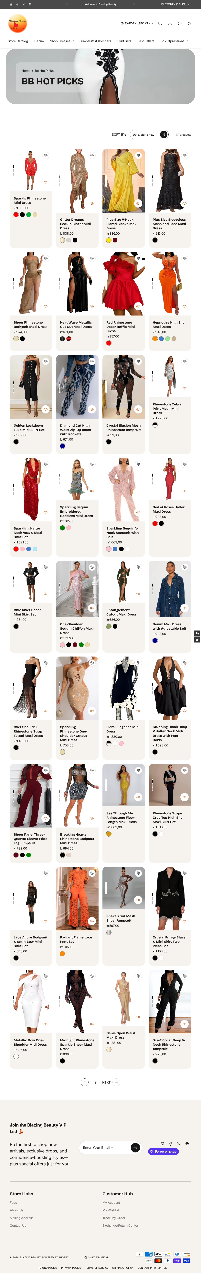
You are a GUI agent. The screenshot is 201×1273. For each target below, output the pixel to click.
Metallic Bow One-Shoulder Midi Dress (30, 1042)
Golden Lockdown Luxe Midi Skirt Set (29, 427)
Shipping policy (123, 1267)
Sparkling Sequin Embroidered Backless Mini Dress (76, 511)
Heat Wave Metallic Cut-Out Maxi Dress (76, 324)
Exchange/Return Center (120, 1225)
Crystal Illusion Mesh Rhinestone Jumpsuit (123, 427)
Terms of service (97, 1267)
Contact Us (18, 1225)
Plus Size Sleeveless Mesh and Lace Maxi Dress (169, 224)
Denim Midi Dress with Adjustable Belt (169, 626)
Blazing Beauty (30, 1257)
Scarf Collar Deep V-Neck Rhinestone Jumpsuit (169, 1044)
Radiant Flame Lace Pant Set (76, 939)
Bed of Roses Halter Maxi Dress (169, 509)
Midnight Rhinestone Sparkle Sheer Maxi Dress (77, 1044)
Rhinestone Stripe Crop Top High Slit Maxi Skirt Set (167, 817)
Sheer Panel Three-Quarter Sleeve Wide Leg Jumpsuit (30, 838)
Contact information (152, 1267)
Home (26, 71)
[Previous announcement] (67, 4)
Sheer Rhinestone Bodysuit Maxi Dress (30, 324)
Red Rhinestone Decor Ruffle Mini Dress (120, 326)
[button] (61, 41)
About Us (16, 1210)
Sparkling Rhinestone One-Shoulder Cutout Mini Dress (73, 733)
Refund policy (47, 1267)
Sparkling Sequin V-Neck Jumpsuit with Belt (122, 532)
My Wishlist (110, 1210)
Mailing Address (21, 1218)
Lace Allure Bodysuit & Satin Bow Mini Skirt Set (31, 941)
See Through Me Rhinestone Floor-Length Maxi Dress (121, 817)
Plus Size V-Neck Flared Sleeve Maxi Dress (121, 224)
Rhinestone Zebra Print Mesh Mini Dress (167, 408)
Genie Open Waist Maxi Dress (120, 1035)
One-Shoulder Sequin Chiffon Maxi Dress (77, 628)
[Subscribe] (135, 1147)
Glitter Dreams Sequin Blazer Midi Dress (75, 224)
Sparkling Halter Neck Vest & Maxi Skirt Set (28, 532)
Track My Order (113, 1218)
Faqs (13, 1202)
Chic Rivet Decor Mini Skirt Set (27, 612)
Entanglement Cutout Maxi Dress (121, 612)
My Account (111, 1202)
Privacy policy (71, 1267)
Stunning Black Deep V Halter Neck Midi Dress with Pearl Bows (170, 733)
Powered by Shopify (55, 1257)
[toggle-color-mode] (189, 23)
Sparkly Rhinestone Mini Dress (30, 200)
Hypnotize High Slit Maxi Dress (168, 324)
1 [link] (84, 1082)
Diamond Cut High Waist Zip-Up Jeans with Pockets (75, 429)
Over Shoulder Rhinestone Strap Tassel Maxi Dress (28, 731)
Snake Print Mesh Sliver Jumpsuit (120, 918)
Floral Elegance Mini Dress (123, 729)
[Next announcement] (134, 4)
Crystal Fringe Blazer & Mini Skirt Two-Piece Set (170, 941)
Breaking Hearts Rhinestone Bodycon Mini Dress (77, 838)
